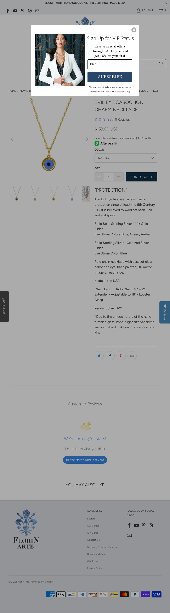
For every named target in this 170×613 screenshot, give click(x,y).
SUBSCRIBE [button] (110, 77)
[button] (133, 29)
